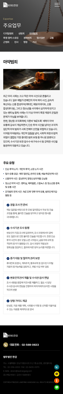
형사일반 (41, 37)
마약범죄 (33, 33)
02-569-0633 (30, 344)
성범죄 (21, 33)
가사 (34, 42)
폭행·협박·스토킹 (11, 37)
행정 (25, 42)
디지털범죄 (8, 33)
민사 (16, 42)
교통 (52, 37)
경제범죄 (28, 37)
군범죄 (6, 42)
